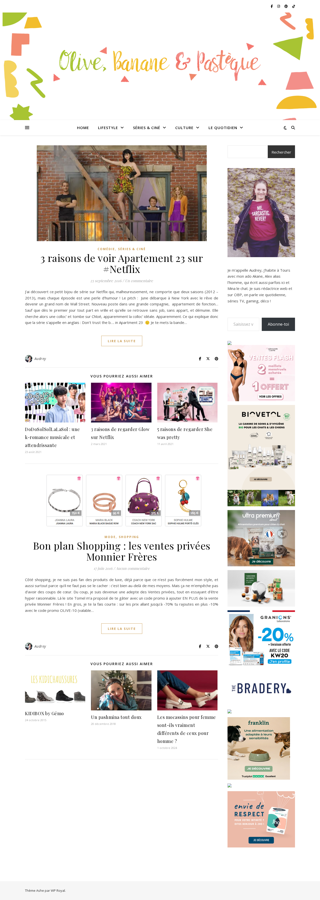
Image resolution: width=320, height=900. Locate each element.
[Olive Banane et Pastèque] (160, 63)
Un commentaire (139, 280)
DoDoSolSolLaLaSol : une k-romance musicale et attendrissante (52, 437)
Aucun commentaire (133, 568)
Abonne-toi (278, 324)
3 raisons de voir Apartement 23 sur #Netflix (121, 263)
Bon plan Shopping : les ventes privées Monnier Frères (121, 551)
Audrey (40, 358)
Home (83, 127)
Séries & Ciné (146, 127)
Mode (110, 537)
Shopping (129, 537)
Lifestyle (108, 127)
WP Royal (58, 890)
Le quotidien (222, 127)
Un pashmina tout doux (116, 717)
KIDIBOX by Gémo (44, 713)
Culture (184, 127)
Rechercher (281, 152)
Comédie (106, 249)
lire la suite (122, 341)
